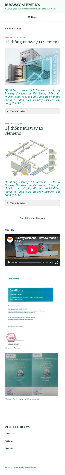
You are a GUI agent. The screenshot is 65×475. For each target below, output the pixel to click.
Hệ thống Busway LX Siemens (23, 130)
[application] (32, 250)
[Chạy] (8, 262)
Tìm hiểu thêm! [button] (18, 111)
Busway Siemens (22, 4)
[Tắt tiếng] (51, 262)
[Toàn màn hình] (56, 262)
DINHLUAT (10, 433)
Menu (34, 17)
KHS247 (9, 440)
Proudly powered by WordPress (20, 467)
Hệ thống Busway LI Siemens (31, 42)
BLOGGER (10, 448)
